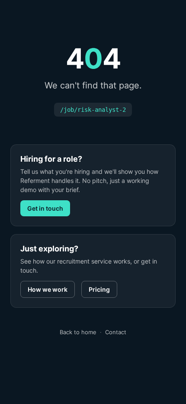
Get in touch (45, 208)
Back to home (78, 332)
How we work (47, 289)
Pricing (99, 289)
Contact (115, 332)
